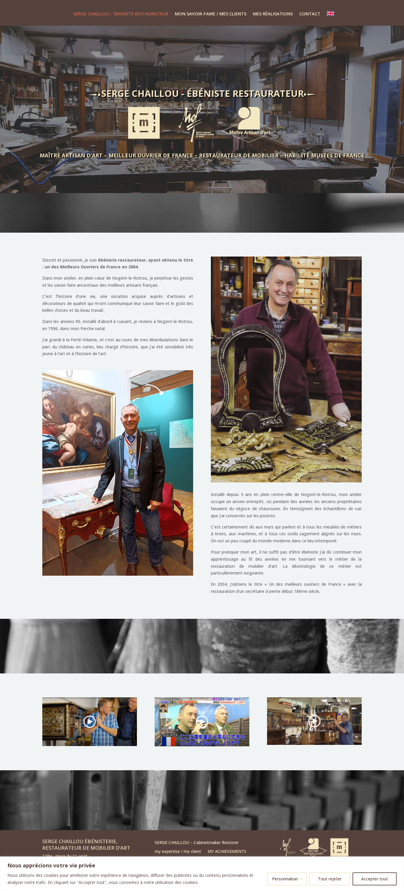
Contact (309, 14)
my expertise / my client (178, 851)
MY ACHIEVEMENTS (227, 851)
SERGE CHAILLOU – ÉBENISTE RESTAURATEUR (120, 14)
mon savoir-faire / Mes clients (210, 14)
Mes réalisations (273, 14)
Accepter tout (374, 879)
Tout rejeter (330, 879)
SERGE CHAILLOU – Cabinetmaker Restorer (197, 843)
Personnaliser (285, 879)
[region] (202, 873)
